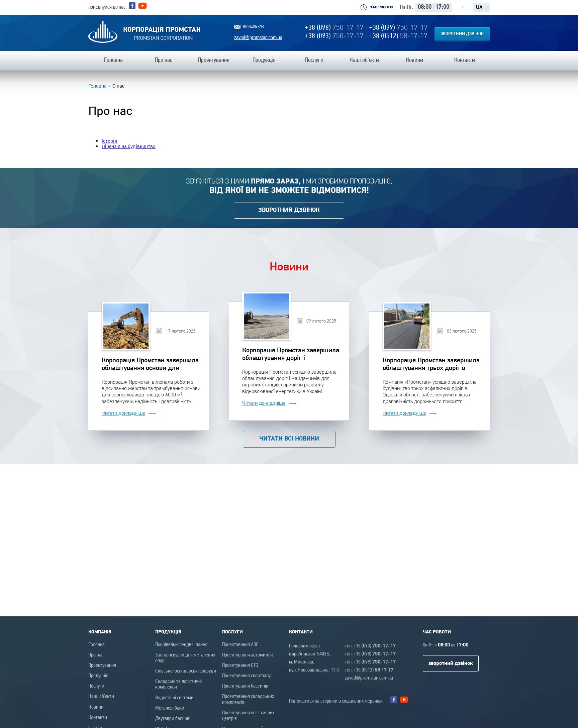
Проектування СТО (240, 665)
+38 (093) (334, 36)
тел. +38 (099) (370, 662)
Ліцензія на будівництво (129, 146)
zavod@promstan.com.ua (258, 37)
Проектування (102, 665)
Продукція (98, 676)
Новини (96, 707)
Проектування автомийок (247, 655)
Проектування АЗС (240, 644)
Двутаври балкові (172, 718)
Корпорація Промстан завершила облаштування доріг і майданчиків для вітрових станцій (290, 354)
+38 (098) (334, 27)
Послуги (96, 686)
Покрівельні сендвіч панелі (181, 644)
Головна (97, 86)
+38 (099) (398, 27)
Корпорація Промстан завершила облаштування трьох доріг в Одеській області (431, 364)
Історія (109, 141)
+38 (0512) (398, 36)
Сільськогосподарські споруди (185, 671)
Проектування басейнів (245, 686)
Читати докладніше (123, 413)
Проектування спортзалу (246, 676)
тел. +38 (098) (370, 654)
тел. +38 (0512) (369, 670)
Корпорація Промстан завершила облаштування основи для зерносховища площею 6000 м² (150, 364)
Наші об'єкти (101, 696)
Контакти (97, 717)
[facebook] (132, 5)
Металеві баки (169, 708)
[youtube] (142, 7)
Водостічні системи (174, 698)
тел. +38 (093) (370, 646)
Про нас (95, 655)
